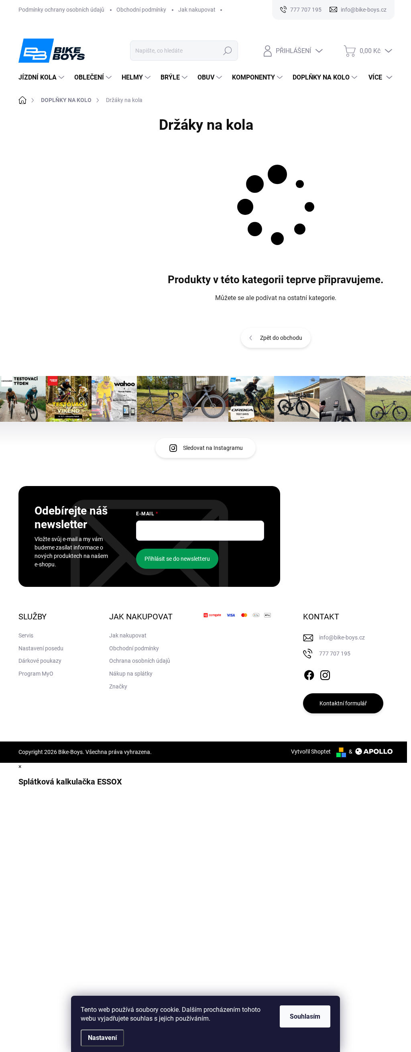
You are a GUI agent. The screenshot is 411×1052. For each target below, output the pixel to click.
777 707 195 (334, 653)
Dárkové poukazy (39, 661)
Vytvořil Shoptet (311, 751)
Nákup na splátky (131, 673)
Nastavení (102, 1038)
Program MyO (35, 673)
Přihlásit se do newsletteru (177, 559)
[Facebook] (309, 674)
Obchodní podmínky (141, 9)
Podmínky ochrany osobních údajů (61, 9)
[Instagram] (325, 674)
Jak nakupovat (197, 9)
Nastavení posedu (40, 648)
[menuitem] (42, 77)
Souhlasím (305, 1016)
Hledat (227, 50)
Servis (25, 635)
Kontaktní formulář (343, 703)
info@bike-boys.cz (342, 637)
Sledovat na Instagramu (213, 448)
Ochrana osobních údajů (139, 661)
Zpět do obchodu (281, 338)
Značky (118, 686)
